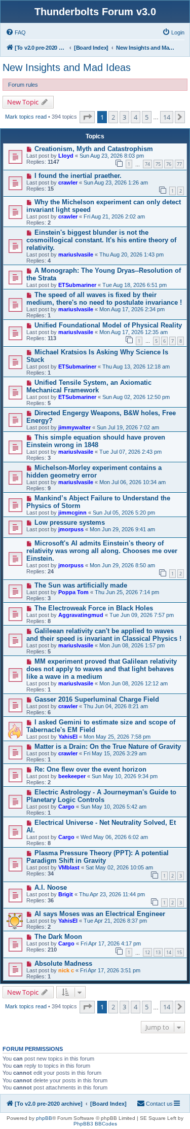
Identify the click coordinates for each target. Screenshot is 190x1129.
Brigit (65, 894)
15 (179, 952)
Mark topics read (26, 117)
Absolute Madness (63, 963)
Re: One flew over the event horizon (90, 769)
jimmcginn (72, 512)
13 (158, 952)
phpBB (44, 1118)
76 (168, 164)
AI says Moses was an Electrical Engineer (99, 914)
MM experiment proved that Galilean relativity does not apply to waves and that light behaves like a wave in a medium (101, 669)
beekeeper (72, 776)
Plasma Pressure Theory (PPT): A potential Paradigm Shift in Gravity (97, 856)
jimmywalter (74, 427)
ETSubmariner (77, 285)
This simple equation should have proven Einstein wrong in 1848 (95, 441)
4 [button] (135, 117)
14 (168, 952)
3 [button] (124, 117)
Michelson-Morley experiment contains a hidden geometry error (94, 471)
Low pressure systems (69, 522)
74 (147, 164)
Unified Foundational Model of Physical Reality (108, 325)
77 (179, 164)
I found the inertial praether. (78, 175)
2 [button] (113, 117)
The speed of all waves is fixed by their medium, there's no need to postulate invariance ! (104, 298)
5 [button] (146, 117)
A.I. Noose (50, 887)
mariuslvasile (75, 254)
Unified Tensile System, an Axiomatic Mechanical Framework (88, 386)
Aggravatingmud (80, 615)
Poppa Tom (73, 592)
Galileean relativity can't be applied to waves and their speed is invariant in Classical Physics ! (103, 634)
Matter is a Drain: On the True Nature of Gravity (107, 746)
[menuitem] (16, 32)
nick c (66, 970)
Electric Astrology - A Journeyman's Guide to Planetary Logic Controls (101, 796)
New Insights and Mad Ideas (67, 67)
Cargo (66, 807)
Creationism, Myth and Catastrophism (93, 149)
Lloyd (65, 156)
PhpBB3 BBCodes (95, 1123)
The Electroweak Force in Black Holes (93, 608)
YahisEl (68, 737)
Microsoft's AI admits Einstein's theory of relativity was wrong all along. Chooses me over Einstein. (101, 550)
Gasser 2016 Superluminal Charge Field (96, 699)
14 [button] (166, 117)
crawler (68, 182)
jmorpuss (71, 529)
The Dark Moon (58, 936)
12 (147, 952)
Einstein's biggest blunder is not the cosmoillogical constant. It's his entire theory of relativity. (101, 240)
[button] (87, 117)
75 (158, 164)
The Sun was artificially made (80, 585)
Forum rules (23, 85)
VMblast (69, 867)
